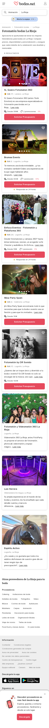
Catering (5, 594)
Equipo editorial (8, 667)
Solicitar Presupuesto (24, 117)
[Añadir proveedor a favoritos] (43, 60)
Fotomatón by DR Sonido (17, 362)
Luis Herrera (10, 488)
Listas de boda (8, 618)
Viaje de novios (8, 622)
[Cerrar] (44, 694)
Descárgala (24, 717)
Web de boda (34, 667)
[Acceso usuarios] (45, 3)
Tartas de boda (25, 622)
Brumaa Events (12, 157)
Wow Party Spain (13, 297)
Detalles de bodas (10, 599)
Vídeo (36, 599)
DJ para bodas (34, 627)
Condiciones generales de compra (16, 649)
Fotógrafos (25, 599)
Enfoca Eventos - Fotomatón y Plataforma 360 (20, 229)
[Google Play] (30, 682)
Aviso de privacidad (10, 652)
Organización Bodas (26, 618)
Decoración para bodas (24, 613)
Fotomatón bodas (22, 27)
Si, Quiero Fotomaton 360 (18, 89)
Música (5, 604)
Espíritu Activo (12, 548)
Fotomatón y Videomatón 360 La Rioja (22, 428)
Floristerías (6, 613)
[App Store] (11, 682)
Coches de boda (18, 604)
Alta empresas (8, 664)
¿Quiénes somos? (25, 664)
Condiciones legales (22, 645)
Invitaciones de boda (21, 594)
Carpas (16, 608)
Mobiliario (6, 608)
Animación (6, 27)
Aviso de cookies (29, 652)
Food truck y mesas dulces (13, 627)
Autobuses (33, 604)
